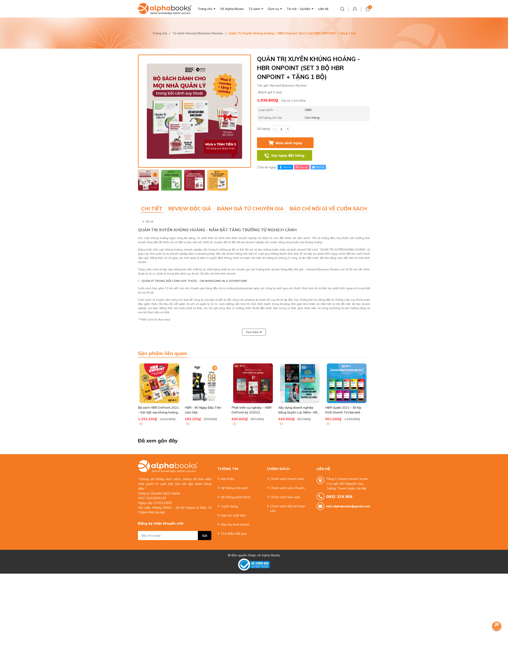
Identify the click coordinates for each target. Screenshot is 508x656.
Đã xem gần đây (158, 440)
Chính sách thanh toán (287, 479)
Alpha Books (270, 555)
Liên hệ (323, 9)
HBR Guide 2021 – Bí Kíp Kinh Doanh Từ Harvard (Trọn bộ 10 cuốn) (343, 412)
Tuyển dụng (229, 506)
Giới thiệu (227, 479)
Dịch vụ (273, 9)
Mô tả (149, 221)
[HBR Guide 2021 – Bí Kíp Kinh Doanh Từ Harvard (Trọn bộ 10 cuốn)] (346, 383)
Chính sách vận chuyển (287, 488)
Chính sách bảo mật (285, 497)
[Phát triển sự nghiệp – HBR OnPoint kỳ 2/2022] (253, 383)
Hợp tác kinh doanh (234, 524)
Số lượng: (263, 129)
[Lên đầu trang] (497, 637)
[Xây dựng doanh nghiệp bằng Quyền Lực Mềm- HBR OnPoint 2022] (299, 383)
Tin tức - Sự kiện (298, 9)
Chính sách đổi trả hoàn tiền (287, 508)
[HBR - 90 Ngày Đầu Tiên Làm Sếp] (206, 383)
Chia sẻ (287, 167)
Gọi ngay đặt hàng (287, 155)
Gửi (204, 536)
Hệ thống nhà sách (234, 488)
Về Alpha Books (232, 9)
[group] (194, 111)
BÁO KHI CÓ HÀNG (342, 155)
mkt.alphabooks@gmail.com (348, 506)
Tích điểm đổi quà (233, 534)
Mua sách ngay (289, 143)
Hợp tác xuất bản (233, 515)
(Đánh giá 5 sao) (270, 92)
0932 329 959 (339, 496)
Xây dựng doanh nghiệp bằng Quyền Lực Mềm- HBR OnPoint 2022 (298, 412)
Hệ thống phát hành (235, 497)
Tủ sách (254, 9)
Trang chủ (204, 9)
